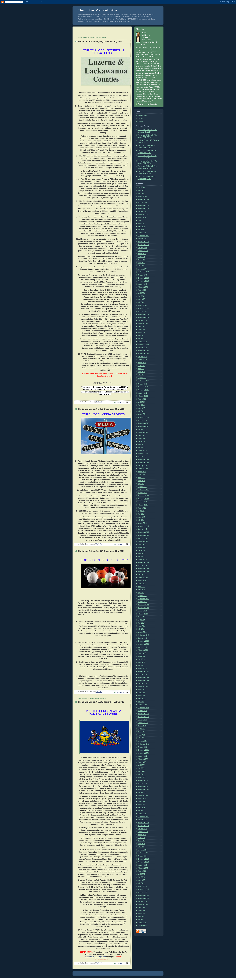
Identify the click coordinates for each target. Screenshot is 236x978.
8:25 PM (99, 402)
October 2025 (142, 892)
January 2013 (142, 429)
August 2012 (142, 414)
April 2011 (141, 366)
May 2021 (141, 732)
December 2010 (143, 354)
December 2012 (143, 426)
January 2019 (142, 647)
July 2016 (141, 556)
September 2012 (143, 417)
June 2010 (141, 335)
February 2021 (143, 723)
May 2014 (141, 478)
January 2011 (142, 357)
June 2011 (141, 372)
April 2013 (141, 438)
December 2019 (143, 680)
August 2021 (142, 741)
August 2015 (142, 523)
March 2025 (142, 871)
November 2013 (143, 459)
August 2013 (142, 450)
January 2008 (142, 248)
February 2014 (143, 469)
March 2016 (142, 544)
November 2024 (143, 859)
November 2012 (143, 423)
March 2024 (142, 835)
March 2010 (142, 326)
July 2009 (141, 302)
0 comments (119, 402)
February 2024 (143, 832)
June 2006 (141, 190)
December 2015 (143, 535)
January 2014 (142, 465)
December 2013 (143, 463)
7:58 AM (99, 692)
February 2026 (143, 904)
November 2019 (143, 677)
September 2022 (143, 780)
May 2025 (141, 877)
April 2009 (141, 293)
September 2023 (143, 817)
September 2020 (143, 708)
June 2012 (141, 408)
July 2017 (141, 593)
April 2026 (141, 910)
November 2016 (143, 568)
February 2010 (143, 323)
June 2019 (141, 662)
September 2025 (143, 889)
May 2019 (141, 659)
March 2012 (142, 399)
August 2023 (142, 814)
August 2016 (142, 559)
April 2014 (141, 475)
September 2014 (143, 490)
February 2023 (143, 795)
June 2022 (141, 771)
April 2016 (141, 547)
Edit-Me (140, 118)
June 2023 (141, 808)
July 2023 (141, 810)
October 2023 (142, 820)
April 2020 (141, 693)
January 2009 (142, 284)
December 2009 (143, 317)
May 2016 (141, 550)
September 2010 (143, 344)
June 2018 (141, 626)
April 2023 (141, 801)
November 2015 (143, 532)
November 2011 (143, 387)
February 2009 (143, 287)
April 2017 (141, 584)
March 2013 (142, 435)
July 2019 (141, 665)
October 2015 (142, 529)
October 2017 (142, 602)
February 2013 (143, 432)
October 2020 (142, 711)
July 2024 (141, 847)
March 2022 (142, 762)
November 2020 (143, 714)
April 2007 (141, 220)
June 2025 (141, 880)
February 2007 (143, 214)
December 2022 (143, 789)
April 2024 (141, 838)
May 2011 (141, 369)
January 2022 (142, 756)
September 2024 (143, 853)
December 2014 (143, 499)
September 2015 (143, 526)
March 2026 (142, 907)
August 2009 (142, 305)
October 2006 (142, 202)
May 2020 (141, 695)
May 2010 (141, 332)
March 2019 (142, 653)
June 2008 (141, 263)
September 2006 (143, 199)
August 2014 (142, 487)
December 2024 (143, 862)
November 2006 (143, 205)
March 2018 (142, 617)
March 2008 (142, 254)
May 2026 (141, 913)
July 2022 (141, 774)
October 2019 (142, 674)
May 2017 (141, 587)
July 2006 (141, 193)
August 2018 (142, 632)
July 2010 (141, 338)
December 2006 (143, 208)
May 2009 (141, 296)
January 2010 (142, 320)
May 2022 (141, 768)
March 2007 (142, 217)
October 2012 (142, 420)
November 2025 (143, 895)
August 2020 (142, 705)
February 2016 (143, 541)
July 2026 (141, 919)
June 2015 (141, 517)
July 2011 (141, 375)
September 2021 (143, 744)
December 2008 (143, 281)
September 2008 (143, 272)
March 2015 (142, 508)
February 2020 (143, 686)
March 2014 (142, 472)
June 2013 (141, 444)
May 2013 (141, 441)
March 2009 (142, 290)
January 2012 (142, 393)
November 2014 (143, 496)
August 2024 (142, 850)
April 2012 (141, 402)
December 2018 (143, 644)
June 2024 (141, 844)
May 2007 (141, 223)
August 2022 (142, 777)
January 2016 (142, 538)
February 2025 (143, 868)
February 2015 (143, 505)
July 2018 (141, 629)
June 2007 (141, 227)
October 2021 (142, 747)
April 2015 (141, 511)
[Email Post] (127, 402)
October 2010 (142, 348)
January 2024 (142, 829)
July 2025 (141, 883)
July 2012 (141, 411)
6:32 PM (99, 963)
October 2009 (142, 311)
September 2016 (143, 562)
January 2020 (142, 683)
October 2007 (142, 239)
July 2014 (141, 484)
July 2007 (141, 229)
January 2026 (142, 901)
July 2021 (141, 738)
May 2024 (141, 841)
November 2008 (143, 278)
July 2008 (141, 266)
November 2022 (143, 786)
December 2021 (143, 753)
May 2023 (141, 804)
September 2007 (143, 236)
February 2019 (143, 650)
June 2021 (141, 735)
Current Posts (142, 925)
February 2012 (143, 396)
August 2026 (142, 923)
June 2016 (141, 553)
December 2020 (143, 717)
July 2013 (141, 447)
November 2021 (143, 750)
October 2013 (142, 456)
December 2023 (143, 826)
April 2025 (141, 874)
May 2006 (141, 187)
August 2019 (142, 668)
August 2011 (142, 378)
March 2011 (142, 363)
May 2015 (141, 514)
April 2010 (141, 329)
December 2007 (143, 245)
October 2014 (142, 493)
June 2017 (141, 590)
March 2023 (142, 798)
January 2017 (142, 574)
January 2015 (142, 502)
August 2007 (142, 233)
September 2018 (143, 635)
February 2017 (143, 578)
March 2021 (142, 726)
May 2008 (141, 260)
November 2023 (143, 823)
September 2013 (143, 453)
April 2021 (141, 729)
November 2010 (143, 350)
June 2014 (141, 481)
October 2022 (142, 783)
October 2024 (142, 856)
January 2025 (142, 865)
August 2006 (142, 196)
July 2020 (141, 702)
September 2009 (143, 308)
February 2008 (143, 251)
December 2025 (143, 898)
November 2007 (143, 242)
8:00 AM (99, 544)
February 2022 (143, 759)
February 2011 (143, 360)
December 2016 (143, 571)
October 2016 (142, 565)
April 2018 (141, 620)
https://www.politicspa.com (95, 957)
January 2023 (142, 792)
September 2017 (143, 599)
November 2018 (143, 641)
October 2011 (142, 384)
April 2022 (141, 765)
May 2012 (141, 405)
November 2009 (143, 314)
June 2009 (141, 299)
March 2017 (142, 580)
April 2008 (141, 257)
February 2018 (143, 614)
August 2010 (142, 342)
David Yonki (146, 35)
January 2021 (142, 720)
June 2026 (141, 916)
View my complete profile (147, 104)
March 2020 (142, 689)
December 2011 (143, 390)
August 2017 (142, 596)
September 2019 (143, 671)
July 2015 (141, 520)
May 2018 (141, 623)
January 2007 (142, 211)
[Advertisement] (102, 31)
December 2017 (143, 608)
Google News (142, 115)
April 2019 (141, 656)
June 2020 (141, 699)
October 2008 (142, 275)
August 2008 (142, 269)
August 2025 (142, 886)
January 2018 (142, 611)
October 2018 (142, 638)
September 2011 (143, 381)
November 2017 (143, 605)
